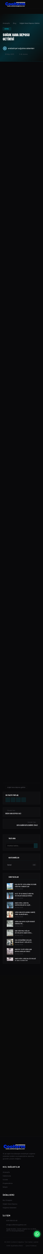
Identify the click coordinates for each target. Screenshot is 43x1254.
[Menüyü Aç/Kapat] (37, 4)
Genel (6, 29)
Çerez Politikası (31, 1246)
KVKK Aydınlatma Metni (15, 1246)
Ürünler (5, 1179)
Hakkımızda (7, 1176)
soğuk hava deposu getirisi (16, 787)
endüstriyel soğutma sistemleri (21, 48)
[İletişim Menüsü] (37, 1234)
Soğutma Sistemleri (9, 1208)
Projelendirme (8, 1183)
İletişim (5, 1187)
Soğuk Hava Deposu (10, 1204)
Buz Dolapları (7, 1200)
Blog (14, 23)
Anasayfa (6, 23)
